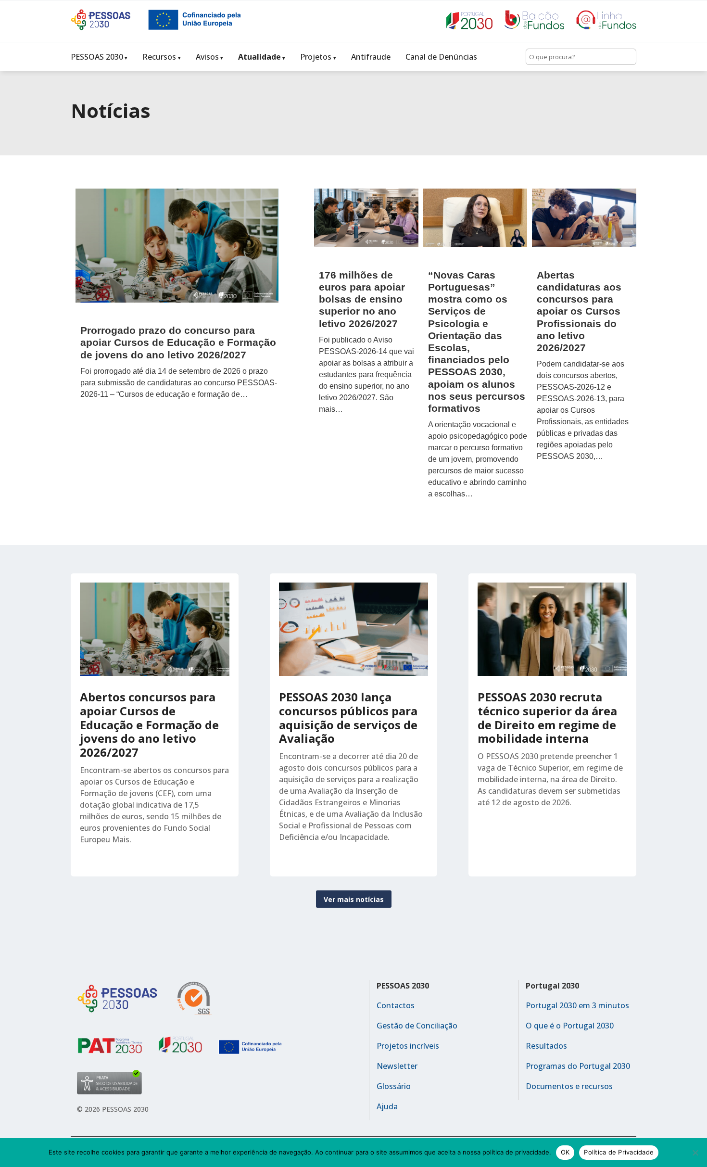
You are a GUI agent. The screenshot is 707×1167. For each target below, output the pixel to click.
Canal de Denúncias (441, 56)
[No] (695, 1152)
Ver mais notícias (354, 899)
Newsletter (397, 1066)
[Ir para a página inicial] (109, 27)
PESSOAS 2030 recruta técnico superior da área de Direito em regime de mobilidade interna (547, 717)
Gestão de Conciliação (417, 1025)
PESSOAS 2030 (97, 56)
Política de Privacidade (619, 1152)
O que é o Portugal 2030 (570, 1025)
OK (565, 1152)
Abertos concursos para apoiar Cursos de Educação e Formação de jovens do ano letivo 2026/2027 (149, 724)
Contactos (396, 1005)
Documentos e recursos (569, 1086)
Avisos (207, 56)
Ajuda (387, 1106)
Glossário (394, 1086)
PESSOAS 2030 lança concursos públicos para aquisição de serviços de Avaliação (348, 717)
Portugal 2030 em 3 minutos (577, 1005)
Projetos (315, 56)
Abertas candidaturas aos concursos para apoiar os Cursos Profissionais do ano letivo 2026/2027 (579, 311)
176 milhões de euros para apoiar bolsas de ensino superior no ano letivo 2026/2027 (362, 299)
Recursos (159, 56)
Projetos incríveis (408, 1045)
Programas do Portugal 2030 (578, 1066)
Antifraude (371, 56)
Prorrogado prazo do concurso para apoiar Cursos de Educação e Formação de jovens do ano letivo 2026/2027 (178, 342)
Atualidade (259, 56)
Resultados (546, 1045)
